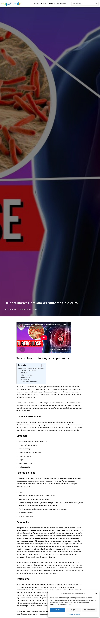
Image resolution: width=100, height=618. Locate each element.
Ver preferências (89, 609)
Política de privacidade (74, 614)
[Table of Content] (43, 365)
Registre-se (61, 3)
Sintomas (25, 372)
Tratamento (25, 379)
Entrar (51, 3)
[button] (96, 593)
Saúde (36, 3)
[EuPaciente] (11, 4)
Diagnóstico (26, 377)
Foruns (44, 3)
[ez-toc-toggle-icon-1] (42, 365)
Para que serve (12, 309)
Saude (35, 309)
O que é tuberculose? (29, 370)
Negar (73, 609)
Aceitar (57, 609)
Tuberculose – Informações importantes (31, 368)
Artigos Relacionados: (31, 381)
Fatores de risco (27, 375)
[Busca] (96, 4)
